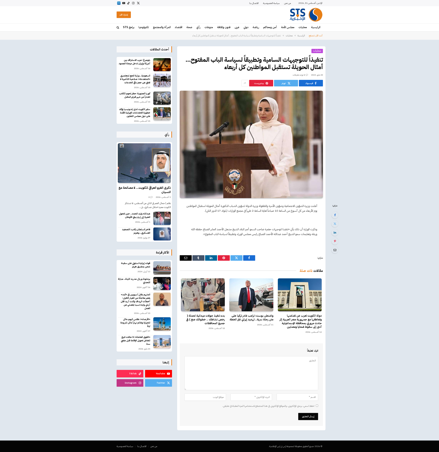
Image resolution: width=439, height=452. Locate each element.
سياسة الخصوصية (271, 3)
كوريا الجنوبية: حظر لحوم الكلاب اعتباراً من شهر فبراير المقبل (134, 95)
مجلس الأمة (287, 27)
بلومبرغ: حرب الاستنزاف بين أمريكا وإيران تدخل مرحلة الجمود (134, 61)
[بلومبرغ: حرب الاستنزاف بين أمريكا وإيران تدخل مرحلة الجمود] (162, 64)
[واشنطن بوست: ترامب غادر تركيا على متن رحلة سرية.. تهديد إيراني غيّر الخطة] (251, 294)
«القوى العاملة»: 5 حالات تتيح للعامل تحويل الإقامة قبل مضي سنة (135, 340)
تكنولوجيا (144, 27)
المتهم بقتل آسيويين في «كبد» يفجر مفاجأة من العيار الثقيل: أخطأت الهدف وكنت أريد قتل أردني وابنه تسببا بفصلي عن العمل (135, 301)
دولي (246, 27)
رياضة (256, 27)
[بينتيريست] (334, 241)
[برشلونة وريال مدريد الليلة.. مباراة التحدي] (162, 283)
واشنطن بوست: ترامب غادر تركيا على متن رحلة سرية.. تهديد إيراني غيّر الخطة (251, 318)
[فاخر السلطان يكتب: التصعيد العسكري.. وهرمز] (162, 234)
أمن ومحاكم (270, 27)
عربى (237, 27)
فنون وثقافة (223, 27)
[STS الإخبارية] (306, 14)
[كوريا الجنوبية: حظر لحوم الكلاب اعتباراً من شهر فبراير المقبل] (162, 98)
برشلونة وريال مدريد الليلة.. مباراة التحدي (134, 280)
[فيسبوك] (334, 215)
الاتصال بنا (254, 3)
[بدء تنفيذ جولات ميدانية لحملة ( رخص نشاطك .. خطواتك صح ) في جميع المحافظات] (203, 294)
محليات (303, 27)
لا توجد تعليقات (299, 74)
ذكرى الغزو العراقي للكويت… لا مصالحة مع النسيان (144, 190)
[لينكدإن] (334, 232)
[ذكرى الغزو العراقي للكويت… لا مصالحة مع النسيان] (144, 163)
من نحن (287, 3)
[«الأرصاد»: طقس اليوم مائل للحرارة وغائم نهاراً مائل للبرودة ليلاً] (162, 323)
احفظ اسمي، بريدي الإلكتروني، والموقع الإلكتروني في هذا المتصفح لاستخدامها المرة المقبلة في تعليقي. (268, 406)
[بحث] (118, 27)
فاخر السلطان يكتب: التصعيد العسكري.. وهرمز (136, 231)
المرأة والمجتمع (162, 27)
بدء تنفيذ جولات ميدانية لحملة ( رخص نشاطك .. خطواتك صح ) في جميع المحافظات (205, 319)
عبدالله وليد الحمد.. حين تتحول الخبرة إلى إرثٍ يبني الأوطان (134, 215)
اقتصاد (178, 27)
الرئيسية (315, 27)
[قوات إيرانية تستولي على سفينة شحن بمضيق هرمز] (162, 267)
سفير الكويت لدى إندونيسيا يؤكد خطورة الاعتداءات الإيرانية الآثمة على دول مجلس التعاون (134, 113)
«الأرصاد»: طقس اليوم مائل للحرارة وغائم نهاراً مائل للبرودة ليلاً (135, 323)
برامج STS (128, 27)
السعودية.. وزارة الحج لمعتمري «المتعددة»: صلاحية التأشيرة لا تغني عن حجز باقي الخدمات (135, 79)
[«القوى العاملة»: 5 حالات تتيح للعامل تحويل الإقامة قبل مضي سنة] (162, 341)
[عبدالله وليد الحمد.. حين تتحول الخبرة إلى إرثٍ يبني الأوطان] (162, 218)
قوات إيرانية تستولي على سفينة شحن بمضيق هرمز (135, 265)
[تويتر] (334, 223)
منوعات (209, 27)
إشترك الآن (124, 14)
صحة (189, 27)
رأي (198, 27)
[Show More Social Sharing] (244, 83)
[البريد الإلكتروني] (334, 249)
